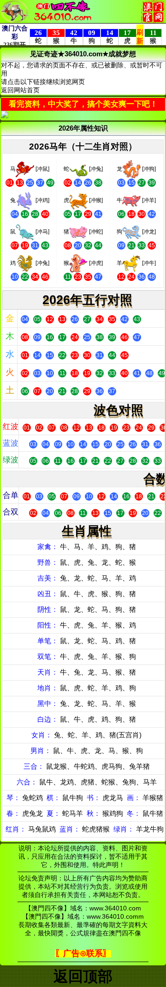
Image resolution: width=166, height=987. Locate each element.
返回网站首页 (20, 90)
